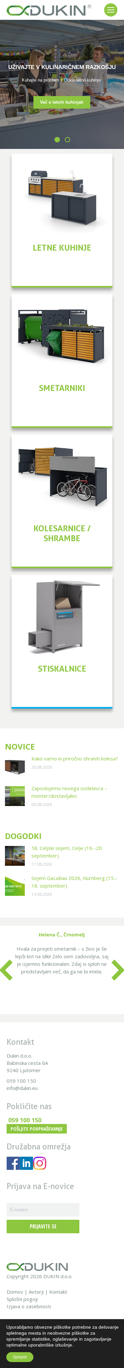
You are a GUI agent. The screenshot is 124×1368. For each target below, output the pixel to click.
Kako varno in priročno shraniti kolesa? (74, 758)
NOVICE (20, 746)
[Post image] (15, 766)
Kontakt (58, 1291)
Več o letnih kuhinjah (61, 102)
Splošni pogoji (22, 1299)
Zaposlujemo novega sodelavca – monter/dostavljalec (69, 792)
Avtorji (36, 1291)
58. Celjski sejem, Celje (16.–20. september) (67, 852)
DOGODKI (23, 835)
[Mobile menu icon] (110, 10)
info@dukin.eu (22, 1088)
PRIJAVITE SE (43, 1226)
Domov (15, 1291)
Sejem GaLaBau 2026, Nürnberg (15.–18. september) (74, 882)
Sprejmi (20, 1357)
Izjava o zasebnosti (29, 1306)
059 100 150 (21, 1080)
